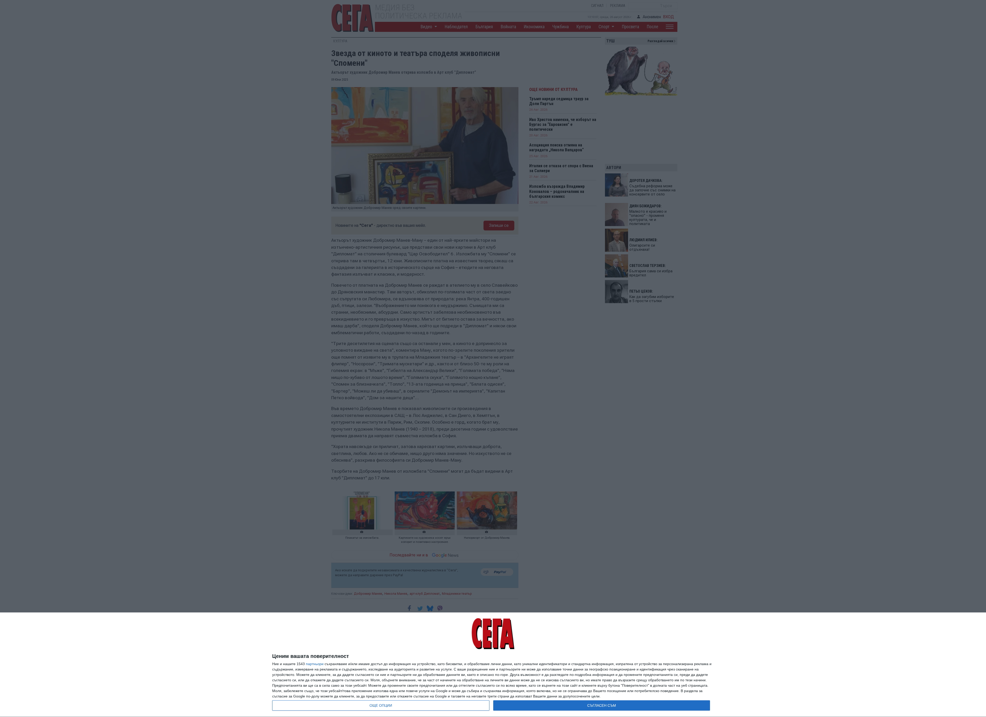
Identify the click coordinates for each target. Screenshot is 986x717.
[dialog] (493, 665)
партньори (315, 664)
